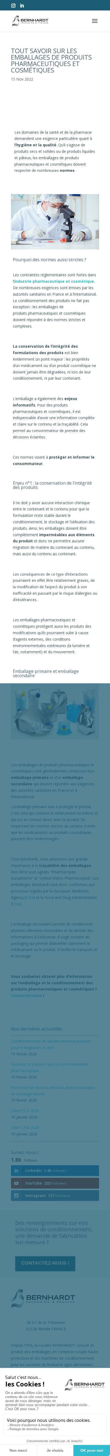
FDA (15, 903)
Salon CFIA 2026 (25, 1127)
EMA (30, 897)
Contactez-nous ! (45, 1263)
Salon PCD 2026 (25, 1110)
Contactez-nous (27, 995)
